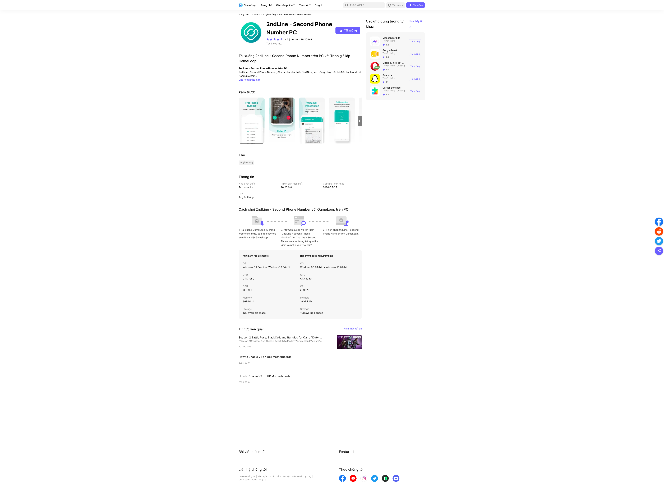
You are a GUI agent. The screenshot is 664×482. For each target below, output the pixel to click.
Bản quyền (263, 476)
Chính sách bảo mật (280, 476)
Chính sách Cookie (248, 479)
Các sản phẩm (284, 5)
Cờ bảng (401, 65)
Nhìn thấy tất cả (416, 24)
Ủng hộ (262, 479)
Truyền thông (269, 14)
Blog (317, 5)
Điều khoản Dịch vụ (301, 476)
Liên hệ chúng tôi (247, 476)
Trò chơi (303, 5)
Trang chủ (266, 5)
